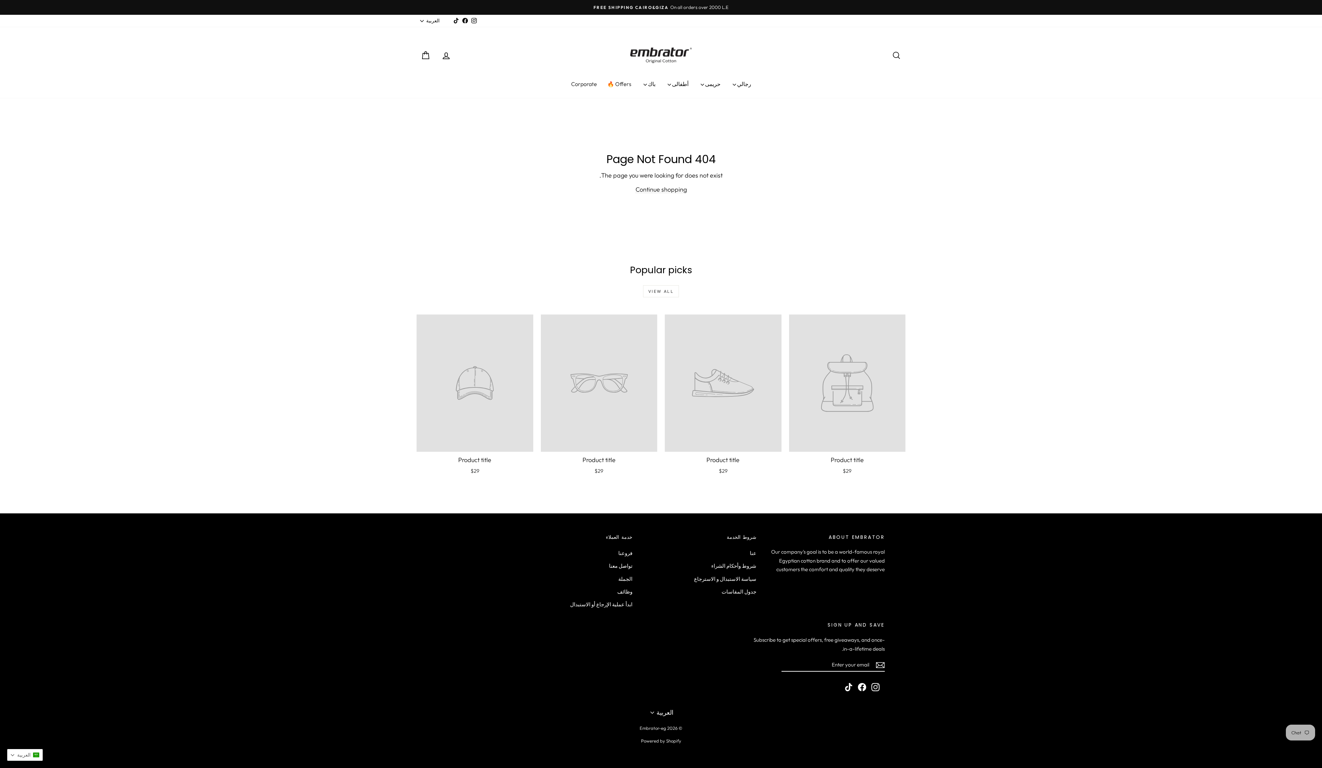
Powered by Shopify (661, 741)
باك (651, 84)
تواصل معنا (620, 566)
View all (661, 291)
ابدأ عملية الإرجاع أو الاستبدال (601, 604)
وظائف (624, 591)
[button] (25, 755)
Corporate (584, 84)
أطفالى (680, 84)
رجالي (743, 84)
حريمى (712, 84)
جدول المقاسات (739, 591)
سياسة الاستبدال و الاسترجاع (725, 579)
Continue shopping (661, 189)
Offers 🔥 (619, 84)
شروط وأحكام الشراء (733, 566)
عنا (753, 553)
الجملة (625, 579)
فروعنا (625, 553)
